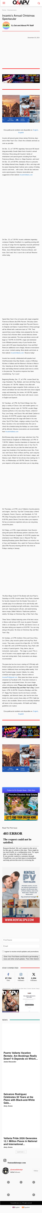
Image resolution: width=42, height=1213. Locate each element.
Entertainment (12, 10)
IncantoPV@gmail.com (9, 677)
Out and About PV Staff (24, 25)
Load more (20, 1152)
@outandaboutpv (16, 1169)
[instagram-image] (8, 1182)
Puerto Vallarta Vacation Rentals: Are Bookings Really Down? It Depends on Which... (21, 1055)
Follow (21, 973)
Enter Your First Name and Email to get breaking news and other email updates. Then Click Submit (21, 958)
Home (4, 10)
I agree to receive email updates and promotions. (21, 951)
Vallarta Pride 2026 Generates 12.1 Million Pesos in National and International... (20, 1141)
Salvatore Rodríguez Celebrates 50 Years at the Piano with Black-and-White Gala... (19, 1098)
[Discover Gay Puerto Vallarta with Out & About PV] (21, 2)
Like (8, 973)
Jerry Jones (8, 1106)
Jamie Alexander (10, 1062)
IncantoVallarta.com (26, 175)
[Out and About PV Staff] (6, 25)
